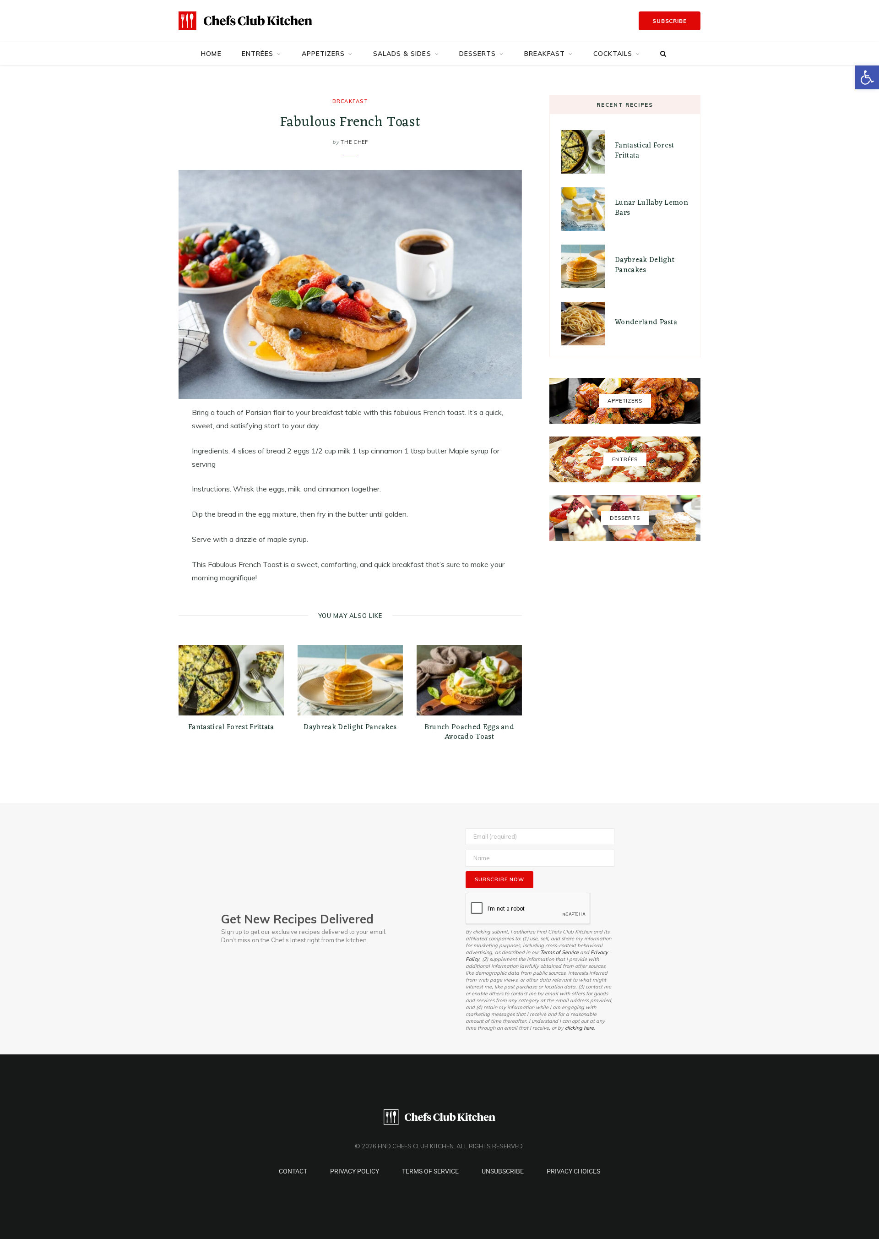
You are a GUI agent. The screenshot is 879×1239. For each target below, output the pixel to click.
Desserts (477, 53)
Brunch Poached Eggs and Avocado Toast (469, 732)
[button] (867, 77)
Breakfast (544, 53)
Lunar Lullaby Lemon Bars (651, 207)
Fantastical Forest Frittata (231, 727)
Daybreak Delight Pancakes (350, 727)
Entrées (258, 53)
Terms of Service (559, 952)
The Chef (354, 142)
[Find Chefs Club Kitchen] (245, 20)
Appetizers (323, 53)
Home (211, 53)
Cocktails (613, 53)
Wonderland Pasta (646, 322)
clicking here (579, 1028)
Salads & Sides (402, 53)
